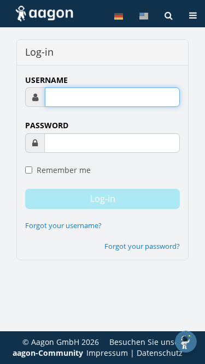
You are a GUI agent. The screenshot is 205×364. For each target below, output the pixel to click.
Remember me (62, 170)
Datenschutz (160, 353)
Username (46, 80)
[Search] (168, 15)
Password (46, 125)
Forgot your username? (63, 225)
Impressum (107, 353)
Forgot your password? (142, 246)
